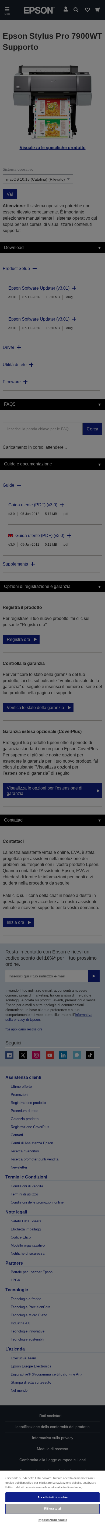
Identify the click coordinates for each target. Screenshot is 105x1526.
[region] (52, 1498)
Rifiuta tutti (52, 1508)
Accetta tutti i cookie (52, 1497)
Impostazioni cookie (52, 1519)
